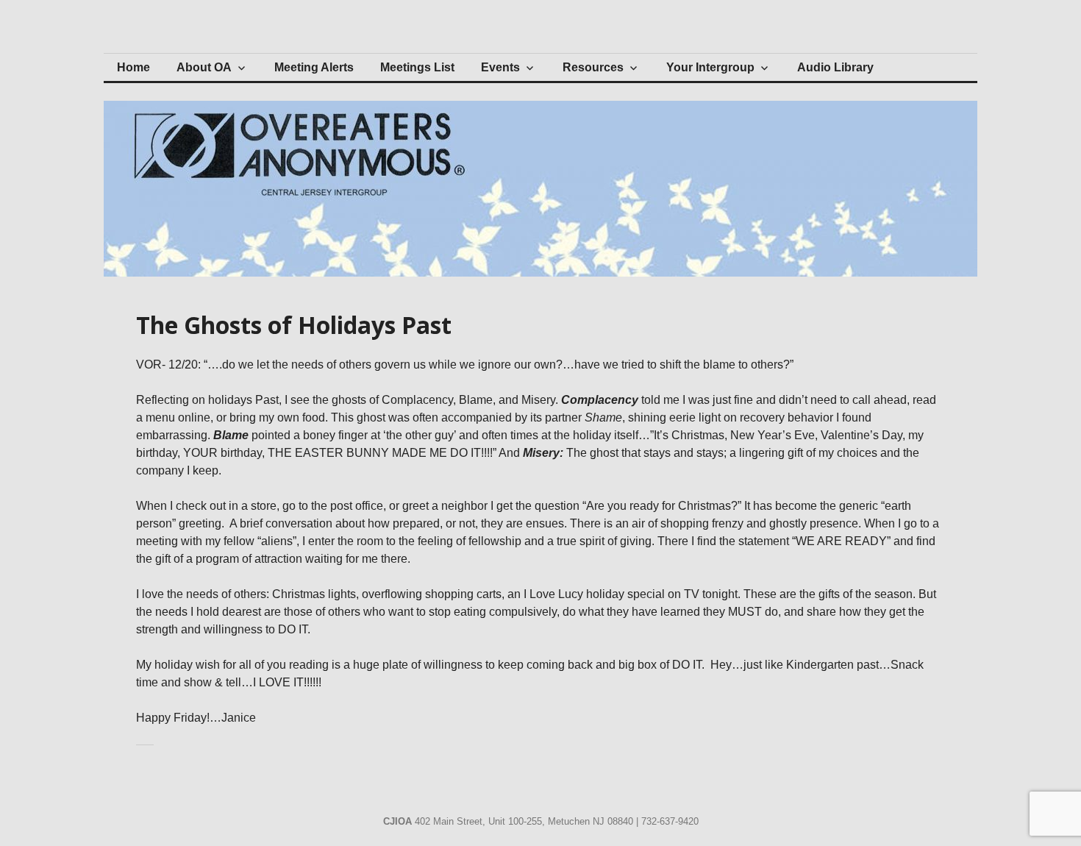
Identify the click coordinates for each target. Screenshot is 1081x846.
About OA (204, 67)
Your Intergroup (710, 67)
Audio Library (835, 67)
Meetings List (417, 67)
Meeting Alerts (314, 67)
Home (133, 67)
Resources (593, 67)
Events (500, 67)
